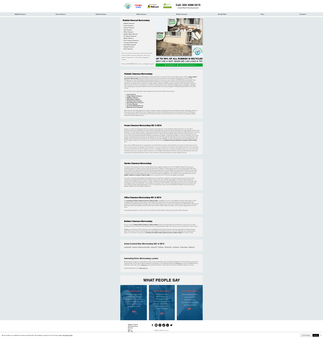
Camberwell (127, 247)
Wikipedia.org (143, 268)
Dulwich (134, 247)
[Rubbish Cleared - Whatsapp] (167, 325)
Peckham (161, 247)
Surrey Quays (184, 247)
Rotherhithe (168, 247)
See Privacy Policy (68, 335)
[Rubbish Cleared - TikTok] (163, 325)
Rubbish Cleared (164, 330)
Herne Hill (154, 247)
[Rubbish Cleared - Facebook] (152, 325)
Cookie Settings (306, 335)
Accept (316, 335)
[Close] (321, 335)
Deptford (178, 263)
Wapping (144, 265)
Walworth (191, 247)
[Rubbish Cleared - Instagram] (159, 325)
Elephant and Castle (144, 247)
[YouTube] (156, 325)
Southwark (176, 247)
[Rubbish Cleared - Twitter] (171, 325)
